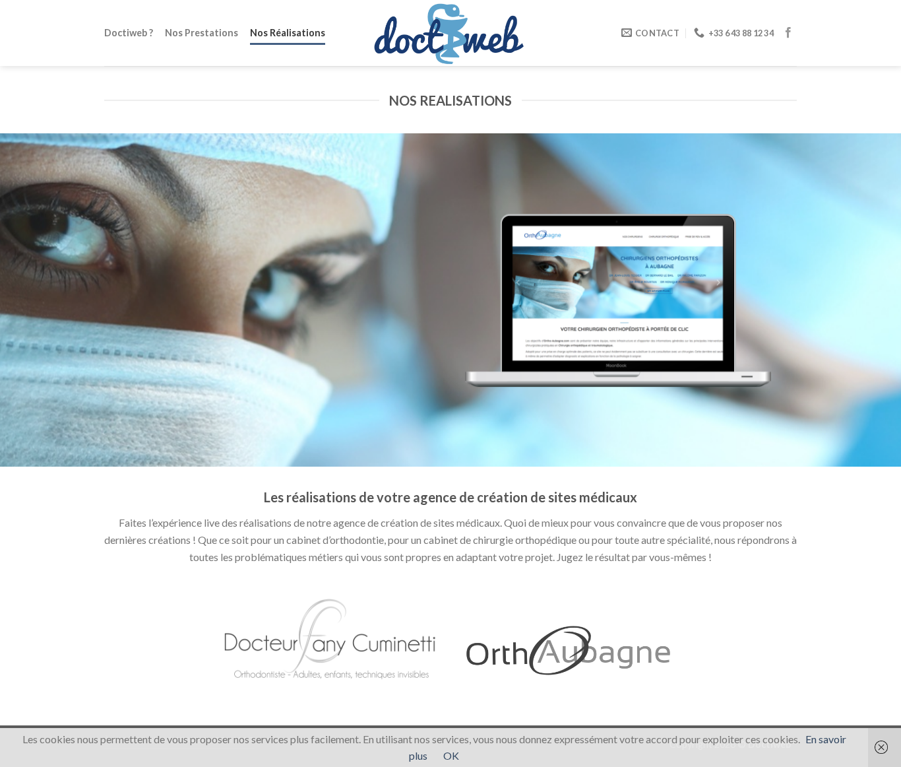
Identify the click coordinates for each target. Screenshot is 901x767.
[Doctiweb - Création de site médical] (450, 33)
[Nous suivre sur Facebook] (788, 33)
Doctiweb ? (128, 32)
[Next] (866, 300)
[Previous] (35, 300)
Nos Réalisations (287, 32)
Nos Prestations (201, 32)
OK (451, 755)
